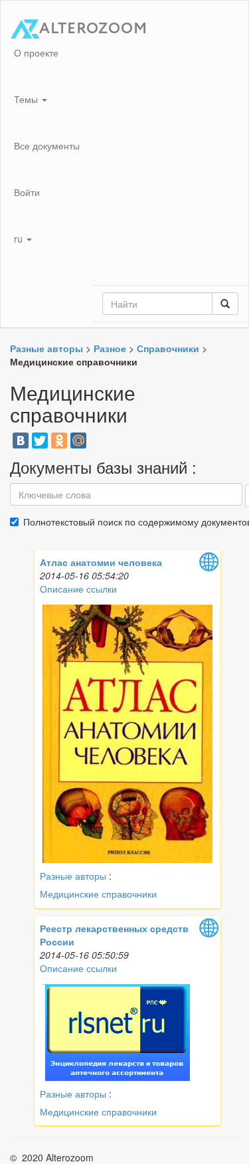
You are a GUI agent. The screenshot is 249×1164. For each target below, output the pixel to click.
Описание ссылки (78, 588)
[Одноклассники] (59, 440)
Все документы (47, 145)
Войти (27, 192)
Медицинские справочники (98, 893)
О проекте (36, 52)
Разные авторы (73, 875)
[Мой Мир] (78, 440)
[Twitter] (40, 440)
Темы (27, 99)
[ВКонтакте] (21, 440)
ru (19, 238)
